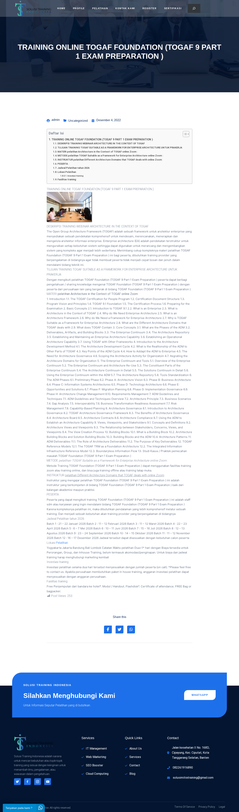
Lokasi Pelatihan (67, 172)
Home (61, 8)
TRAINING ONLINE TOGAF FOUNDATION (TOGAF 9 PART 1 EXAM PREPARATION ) (102, 139)
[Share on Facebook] (108, 629)
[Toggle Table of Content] (184, 134)
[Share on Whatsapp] (131, 629)
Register (149, 8)
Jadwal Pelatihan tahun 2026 (73, 168)
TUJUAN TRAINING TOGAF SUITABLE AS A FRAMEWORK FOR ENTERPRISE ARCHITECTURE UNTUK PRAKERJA (120, 147)
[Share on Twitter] (119, 629)
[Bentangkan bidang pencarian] (194, 8)
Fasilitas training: (67, 179)
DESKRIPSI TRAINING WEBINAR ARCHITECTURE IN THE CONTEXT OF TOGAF (101, 143)
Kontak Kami (125, 8)
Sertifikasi (173, 8)
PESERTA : (63, 164)
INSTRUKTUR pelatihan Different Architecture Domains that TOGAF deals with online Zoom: (110, 159)
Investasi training (75, 175)
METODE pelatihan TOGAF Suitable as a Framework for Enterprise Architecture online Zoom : (110, 155)
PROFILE (79, 8)
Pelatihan (100, 8)
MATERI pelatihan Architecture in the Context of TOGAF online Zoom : (97, 151)
